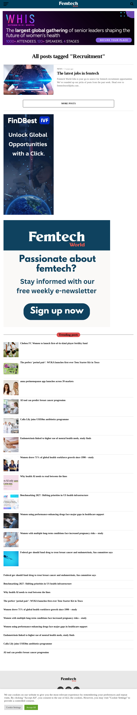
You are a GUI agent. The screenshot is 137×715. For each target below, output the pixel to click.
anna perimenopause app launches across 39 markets (47, 381)
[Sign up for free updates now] (57, 326)
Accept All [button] (31, 707)
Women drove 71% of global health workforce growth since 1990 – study (57, 457)
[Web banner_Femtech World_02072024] (29, 214)
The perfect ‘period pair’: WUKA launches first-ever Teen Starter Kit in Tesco (59, 362)
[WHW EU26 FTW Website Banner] (68, 44)
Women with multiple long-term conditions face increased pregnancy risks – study (61, 533)
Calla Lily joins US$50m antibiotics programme (44, 419)
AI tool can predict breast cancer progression (42, 400)
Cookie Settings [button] (13, 707)
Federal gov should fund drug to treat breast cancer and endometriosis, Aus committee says (66, 552)
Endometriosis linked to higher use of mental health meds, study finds (55, 438)
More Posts (68, 103)
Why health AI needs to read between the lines (43, 476)
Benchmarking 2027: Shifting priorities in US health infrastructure (54, 495)
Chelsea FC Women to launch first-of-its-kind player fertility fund (54, 343)
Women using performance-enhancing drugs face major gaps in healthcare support (62, 514)
